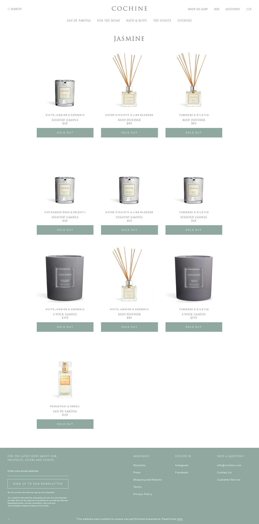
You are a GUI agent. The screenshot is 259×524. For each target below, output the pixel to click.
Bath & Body (136, 20)
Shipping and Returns (147, 479)
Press (136, 472)
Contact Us (224, 472)
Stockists (139, 465)
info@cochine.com (229, 465)
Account (233, 9)
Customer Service (228, 479)
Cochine (184, 20)
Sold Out (65, 132)
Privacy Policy (142, 494)
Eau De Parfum (79, 20)
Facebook (181, 472)
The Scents (162, 20)
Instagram (182, 465)
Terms (137, 487)
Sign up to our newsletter (38, 483)
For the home (108, 20)
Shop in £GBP (198, 9)
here (180, 519)
